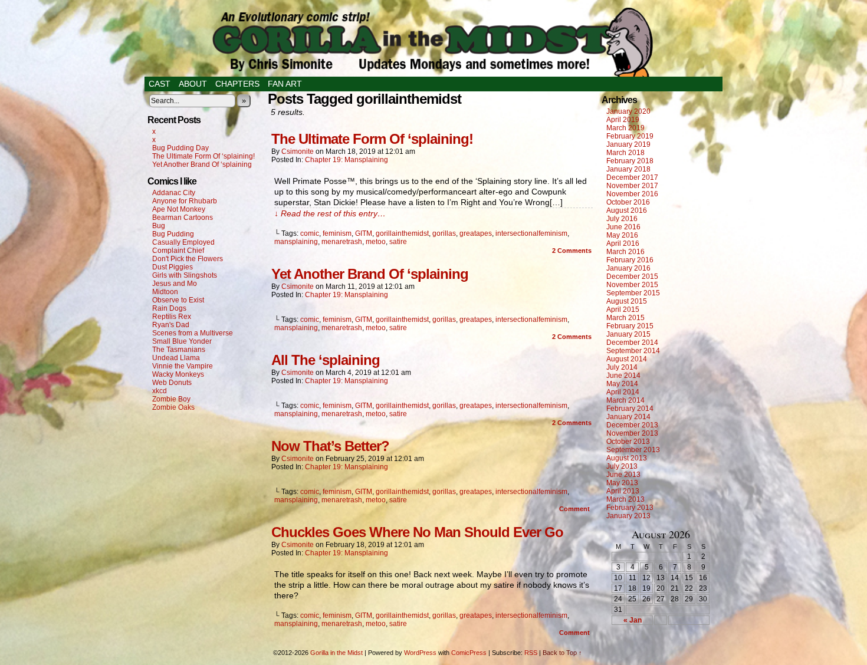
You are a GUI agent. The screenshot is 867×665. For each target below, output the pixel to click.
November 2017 (632, 186)
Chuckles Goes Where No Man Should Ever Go (417, 532)
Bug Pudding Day (180, 148)
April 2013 (622, 491)
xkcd (159, 391)
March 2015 (625, 318)
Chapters (237, 83)
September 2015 (633, 293)
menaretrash (341, 242)
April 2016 (622, 243)
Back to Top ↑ (562, 652)
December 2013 (632, 425)
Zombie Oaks (173, 407)
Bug (158, 226)
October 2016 (628, 202)
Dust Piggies (172, 267)
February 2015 (629, 326)
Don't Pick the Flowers (187, 259)
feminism (337, 233)
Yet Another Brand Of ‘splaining (202, 164)
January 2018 (628, 169)
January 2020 (628, 111)
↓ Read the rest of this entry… (330, 213)
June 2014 (623, 375)
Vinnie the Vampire (182, 366)
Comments (572, 250)
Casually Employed (183, 242)
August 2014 (626, 359)
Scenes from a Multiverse (192, 333)
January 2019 (628, 144)
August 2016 (626, 210)
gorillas (444, 233)
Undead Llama (176, 358)
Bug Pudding (173, 234)
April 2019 (622, 120)
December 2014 (632, 342)
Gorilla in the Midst (336, 652)
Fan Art (285, 83)
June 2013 (623, 474)
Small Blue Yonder (182, 341)
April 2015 (622, 309)
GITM (363, 233)
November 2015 (632, 285)
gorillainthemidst (402, 233)
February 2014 (629, 408)
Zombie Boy (171, 399)
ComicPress (469, 652)
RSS (530, 652)
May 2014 (622, 384)
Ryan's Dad (170, 325)
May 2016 (622, 235)
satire (398, 242)
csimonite (297, 151)
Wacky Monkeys (178, 374)
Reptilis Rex (171, 316)
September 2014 (633, 351)
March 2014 (625, 400)
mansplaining (296, 242)
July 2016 (622, 219)
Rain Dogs (169, 308)
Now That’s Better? (330, 446)
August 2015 (626, 301)
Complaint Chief (178, 250)
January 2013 (628, 516)
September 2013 (633, 450)
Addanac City (173, 193)
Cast (159, 83)
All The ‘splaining (325, 360)
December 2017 (632, 177)
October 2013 (628, 441)
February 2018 (629, 161)
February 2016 (629, 260)
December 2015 (632, 276)
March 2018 (625, 153)
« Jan (632, 620)
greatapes (475, 233)
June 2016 (623, 227)
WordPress (420, 652)
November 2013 (632, 433)
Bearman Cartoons (182, 217)
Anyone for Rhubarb (184, 201)
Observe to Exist (178, 300)
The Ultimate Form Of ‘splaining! (203, 156)
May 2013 (622, 483)
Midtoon (165, 292)
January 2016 (628, 268)
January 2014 (628, 417)
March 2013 (625, 499)
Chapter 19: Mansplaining (346, 160)
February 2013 (629, 507)
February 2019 (629, 136)
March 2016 (625, 252)
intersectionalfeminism (531, 233)
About (193, 83)
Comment (575, 508)
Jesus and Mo (174, 283)
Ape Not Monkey (178, 209)
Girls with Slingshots (184, 275)
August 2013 (626, 458)
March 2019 (625, 128)
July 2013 (622, 466)
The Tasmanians (178, 349)
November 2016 (632, 194)
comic (309, 233)
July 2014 (622, 367)
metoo (376, 242)
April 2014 (622, 392)
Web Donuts (172, 382)
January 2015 (628, 334)
